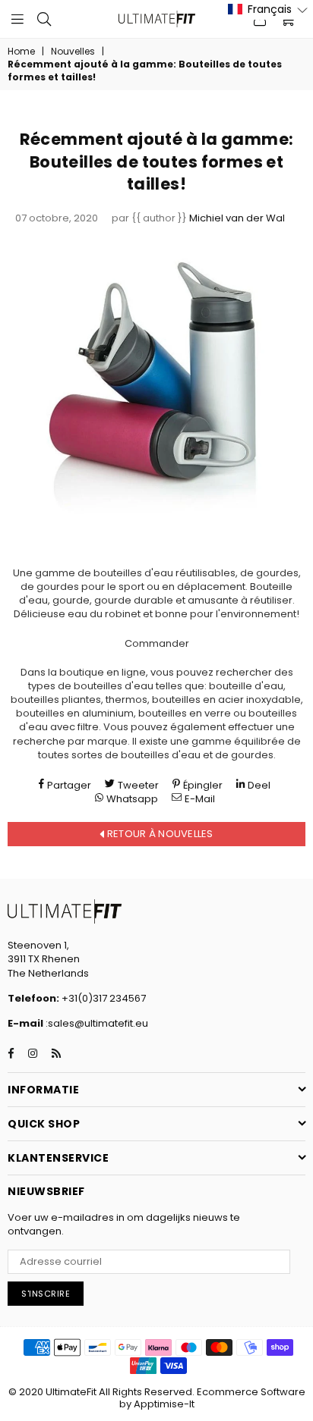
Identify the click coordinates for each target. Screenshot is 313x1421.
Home (21, 51)
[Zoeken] (44, 19)
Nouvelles (73, 51)
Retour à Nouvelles (159, 833)
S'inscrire (45, 1294)
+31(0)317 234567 (102, 998)
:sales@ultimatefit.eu (95, 1023)
